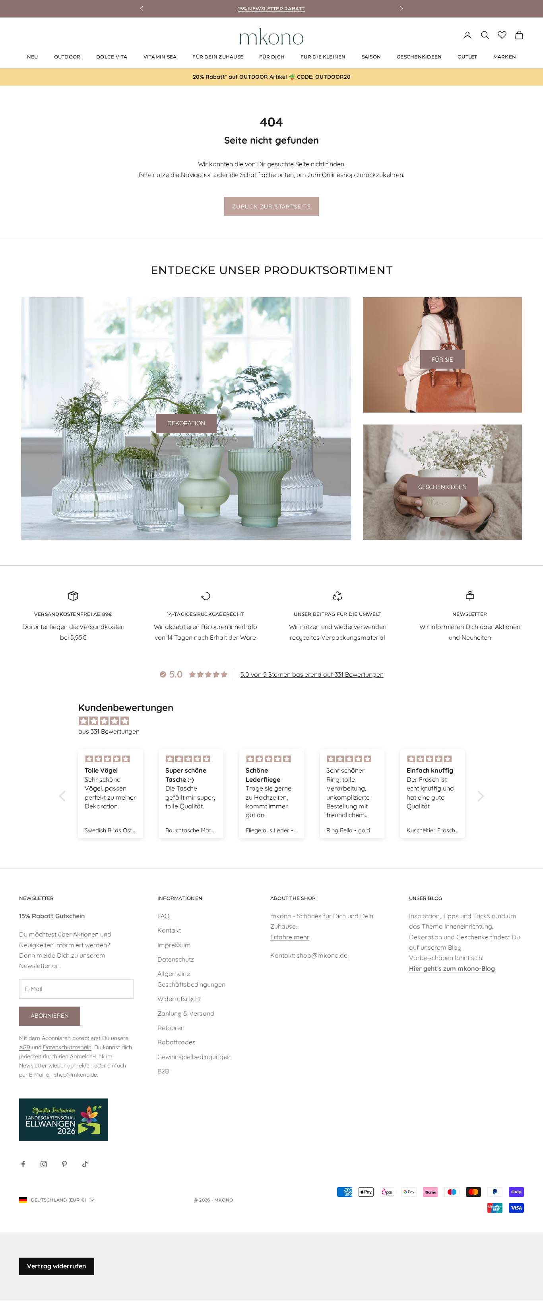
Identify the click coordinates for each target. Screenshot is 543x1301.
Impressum (174, 945)
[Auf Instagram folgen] (44, 1164)
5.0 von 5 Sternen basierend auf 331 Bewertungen (312, 674)
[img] (275, 721)
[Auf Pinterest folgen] (64, 1164)
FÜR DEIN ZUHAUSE (217, 57)
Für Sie (442, 359)
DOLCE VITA (111, 57)
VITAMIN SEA (160, 57)
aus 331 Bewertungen (109, 731)
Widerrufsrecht (179, 999)
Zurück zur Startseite (271, 206)
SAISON (371, 57)
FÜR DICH (272, 57)
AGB (24, 1047)
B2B (163, 1071)
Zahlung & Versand (185, 1013)
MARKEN (504, 57)
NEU (32, 57)
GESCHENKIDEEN (419, 57)
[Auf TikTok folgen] (85, 1164)
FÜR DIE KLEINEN (323, 57)
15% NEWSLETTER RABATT (271, 9)
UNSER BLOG (425, 898)
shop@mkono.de (75, 1074)
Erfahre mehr (289, 937)
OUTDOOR (67, 57)
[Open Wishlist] (502, 35)
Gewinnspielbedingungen (194, 1057)
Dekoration (186, 423)
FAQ (163, 916)
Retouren (170, 1028)
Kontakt (169, 930)
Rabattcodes (176, 1042)
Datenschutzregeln (67, 1047)
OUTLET (467, 57)
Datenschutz (175, 959)
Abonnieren (50, 1015)
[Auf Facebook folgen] (23, 1164)
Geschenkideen (442, 487)
